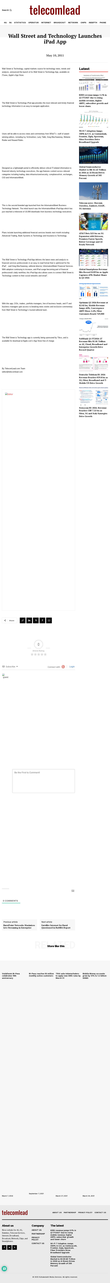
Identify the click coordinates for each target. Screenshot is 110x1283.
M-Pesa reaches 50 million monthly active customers (41, 975)
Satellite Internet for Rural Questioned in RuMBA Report (55, 926)
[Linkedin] (29, 620)
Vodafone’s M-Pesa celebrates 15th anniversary (11, 976)
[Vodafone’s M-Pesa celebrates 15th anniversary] (15, 962)
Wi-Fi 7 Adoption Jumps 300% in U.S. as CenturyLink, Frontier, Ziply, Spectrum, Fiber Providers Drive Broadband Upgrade (93, 136)
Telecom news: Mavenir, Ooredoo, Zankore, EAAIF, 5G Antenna (92, 206)
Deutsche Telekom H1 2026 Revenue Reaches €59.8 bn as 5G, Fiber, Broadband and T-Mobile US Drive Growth (93, 378)
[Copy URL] (22, 620)
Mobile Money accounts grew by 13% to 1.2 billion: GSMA (95, 976)
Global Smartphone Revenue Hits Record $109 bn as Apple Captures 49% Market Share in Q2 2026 (93, 273)
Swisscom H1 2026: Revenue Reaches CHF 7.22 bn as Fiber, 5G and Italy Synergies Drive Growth (93, 412)
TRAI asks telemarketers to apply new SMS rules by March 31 (68, 976)
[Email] (49, 620)
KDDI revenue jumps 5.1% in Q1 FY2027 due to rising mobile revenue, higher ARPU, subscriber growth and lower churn (93, 100)
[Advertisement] (93, 436)
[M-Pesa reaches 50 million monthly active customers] (41, 962)
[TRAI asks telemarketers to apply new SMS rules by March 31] (68, 962)
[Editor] (41, 500)
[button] (7, 10)
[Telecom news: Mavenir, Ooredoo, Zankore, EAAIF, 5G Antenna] (93, 191)
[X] (36, 620)
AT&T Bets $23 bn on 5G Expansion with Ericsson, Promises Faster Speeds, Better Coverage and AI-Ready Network (91, 239)
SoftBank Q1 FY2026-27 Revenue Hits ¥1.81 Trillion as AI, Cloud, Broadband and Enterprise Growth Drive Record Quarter (93, 344)
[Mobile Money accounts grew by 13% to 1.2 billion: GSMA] (95, 962)
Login (72, 666)
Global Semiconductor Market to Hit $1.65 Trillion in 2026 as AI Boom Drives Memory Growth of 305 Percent (92, 172)
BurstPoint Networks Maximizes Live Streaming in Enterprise (19, 926)
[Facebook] (42, 620)
